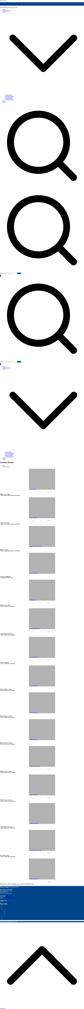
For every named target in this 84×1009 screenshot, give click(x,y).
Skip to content (3, 0)
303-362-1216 (9, 2)
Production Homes (9, 97)
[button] (43, 93)
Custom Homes (8, 94)
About (4, 100)
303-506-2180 (8, 896)
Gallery (4, 369)
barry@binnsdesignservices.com (10, 897)
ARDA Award (16, 884)
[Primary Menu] (0, 276)
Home (4, 9)
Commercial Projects (9, 99)
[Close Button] (0, 364)
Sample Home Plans (7, 10)
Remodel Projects (9, 98)
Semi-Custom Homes (9, 96)
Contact (4, 102)
